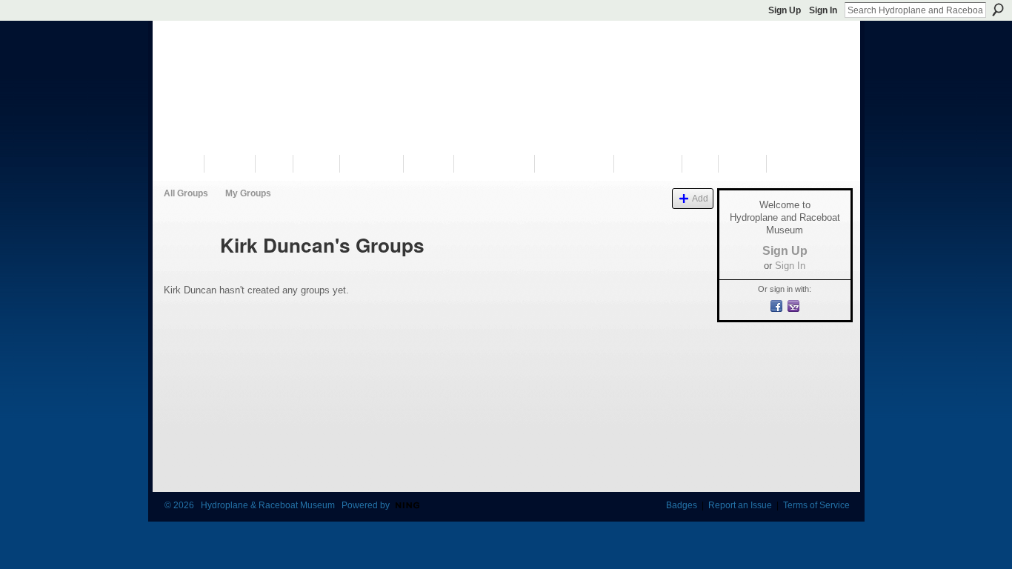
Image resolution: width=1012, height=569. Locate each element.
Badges (681, 505)
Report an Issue (740, 505)
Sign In (823, 10)
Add (700, 198)
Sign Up (784, 10)
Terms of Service (816, 505)
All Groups (186, 193)
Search (998, 9)
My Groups (248, 193)
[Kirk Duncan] (187, 271)
